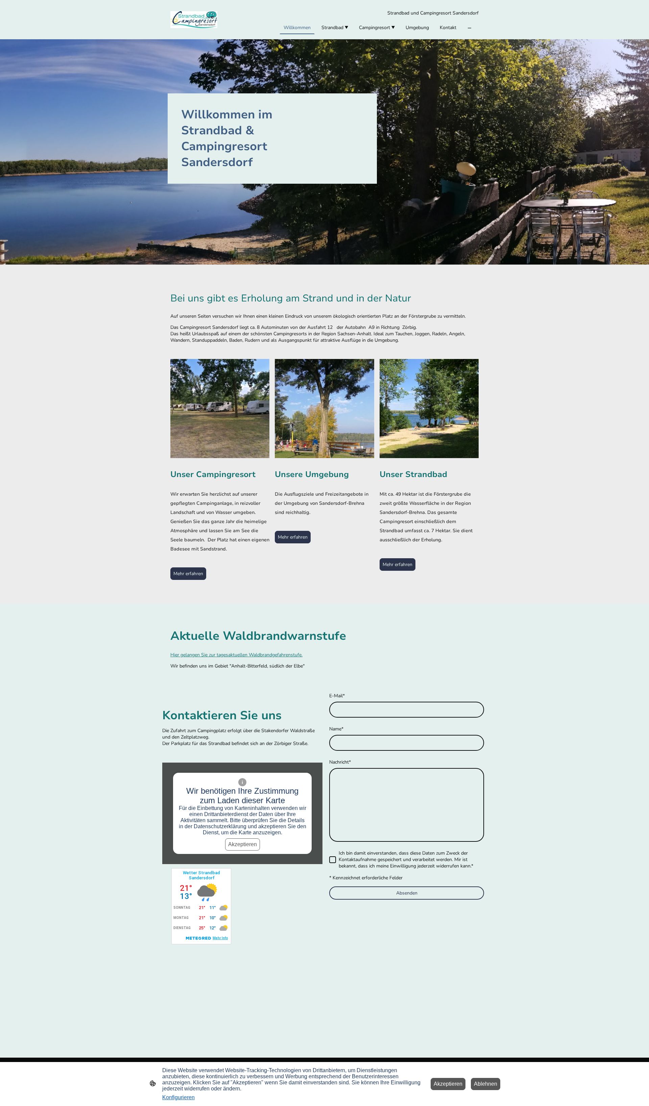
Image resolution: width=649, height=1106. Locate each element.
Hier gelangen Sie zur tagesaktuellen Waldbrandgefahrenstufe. (236, 655)
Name (336, 729)
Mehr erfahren (188, 573)
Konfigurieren (178, 1097)
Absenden (406, 893)
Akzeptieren (242, 844)
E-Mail (337, 696)
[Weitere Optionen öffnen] (469, 27)
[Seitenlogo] (193, 19)
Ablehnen (485, 1084)
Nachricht (340, 762)
